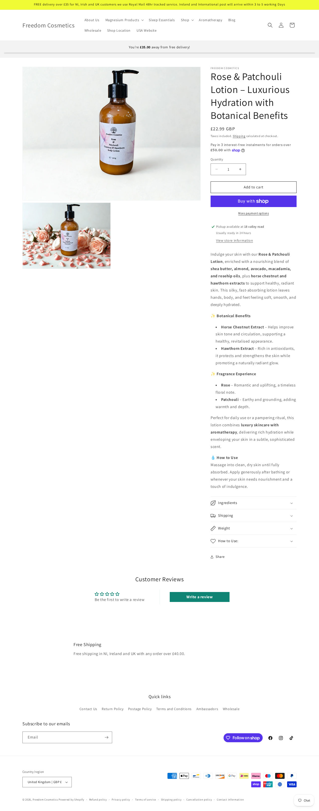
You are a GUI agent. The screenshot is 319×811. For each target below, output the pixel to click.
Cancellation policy (199, 799)
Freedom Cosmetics (45, 799)
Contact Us (88, 709)
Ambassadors (207, 709)
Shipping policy (171, 799)
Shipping (239, 136)
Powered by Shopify (71, 799)
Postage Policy (140, 709)
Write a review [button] (199, 596)
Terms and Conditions (174, 709)
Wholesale (231, 709)
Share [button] (220, 556)
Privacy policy (121, 799)
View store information (234, 240)
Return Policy (112, 709)
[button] (124, 20)
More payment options (253, 213)
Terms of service (145, 799)
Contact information (230, 799)
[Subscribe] (106, 737)
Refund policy (98, 799)
